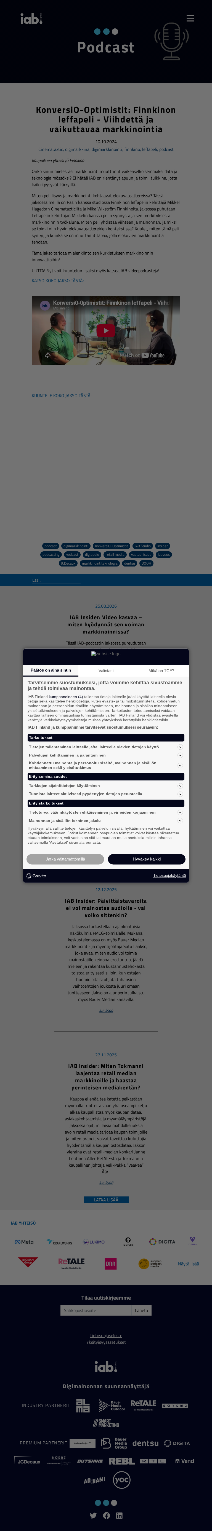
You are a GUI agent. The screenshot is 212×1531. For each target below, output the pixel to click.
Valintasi (106, 670)
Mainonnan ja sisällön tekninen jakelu (65, 820)
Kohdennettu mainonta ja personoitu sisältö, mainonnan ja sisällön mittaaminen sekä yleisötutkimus (93, 765)
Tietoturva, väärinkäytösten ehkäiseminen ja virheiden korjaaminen (92, 812)
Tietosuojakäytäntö (169, 875)
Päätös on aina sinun (51, 670)
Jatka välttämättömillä (65, 859)
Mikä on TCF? (161, 670)
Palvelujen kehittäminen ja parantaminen (67, 755)
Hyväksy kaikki (147, 859)
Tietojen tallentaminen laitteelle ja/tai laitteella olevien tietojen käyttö (94, 747)
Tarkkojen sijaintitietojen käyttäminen (64, 786)
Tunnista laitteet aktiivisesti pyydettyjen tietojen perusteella (85, 794)
